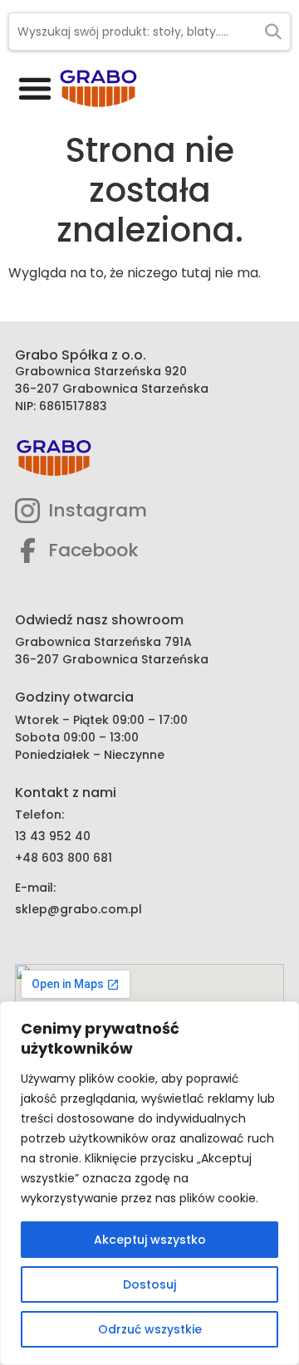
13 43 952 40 (53, 836)
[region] (149, 1183)
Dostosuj (149, 1284)
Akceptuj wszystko (150, 1239)
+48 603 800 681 (63, 857)
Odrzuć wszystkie (150, 1329)
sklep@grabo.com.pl (78, 909)
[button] (35, 87)
